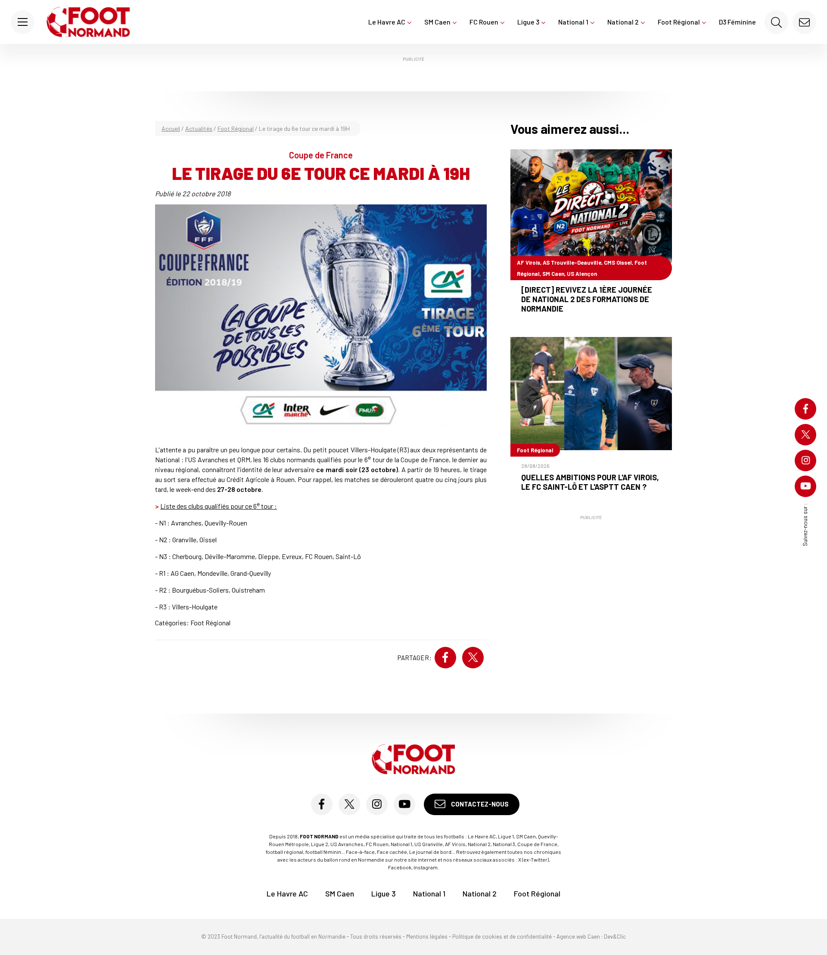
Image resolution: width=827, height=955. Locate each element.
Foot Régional (679, 22)
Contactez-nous (479, 804)
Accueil (171, 128)
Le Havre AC (386, 22)
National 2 (623, 22)
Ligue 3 (528, 22)
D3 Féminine (737, 22)
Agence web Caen (578, 936)
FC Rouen (483, 22)
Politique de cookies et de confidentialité (502, 936)
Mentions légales (427, 936)
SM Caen (437, 22)
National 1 (573, 22)
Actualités (198, 128)
